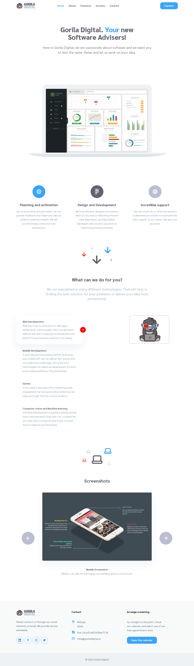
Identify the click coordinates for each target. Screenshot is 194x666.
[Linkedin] (19, 640)
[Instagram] (36, 640)
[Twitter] (44, 640)
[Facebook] (28, 640)
